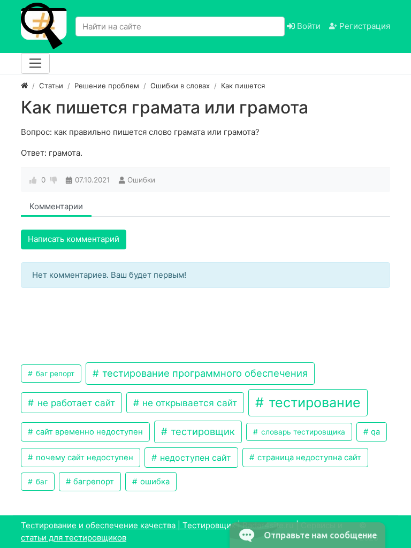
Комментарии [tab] (56, 206)
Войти (308, 26)
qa (374, 432)
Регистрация (363, 26)
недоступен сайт (194, 457)
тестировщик (201, 431)
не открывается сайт (188, 402)
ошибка (154, 481)
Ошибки (141, 180)
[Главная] (24, 85)
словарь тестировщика (302, 432)
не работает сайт (75, 402)
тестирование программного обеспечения (204, 373)
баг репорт (54, 373)
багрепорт (92, 481)
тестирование (313, 402)
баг (41, 481)
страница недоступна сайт (308, 457)
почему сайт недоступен (83, 457)
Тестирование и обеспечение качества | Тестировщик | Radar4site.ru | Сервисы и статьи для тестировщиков (181, 531)
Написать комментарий (73, 239)
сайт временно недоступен (88, 432)
